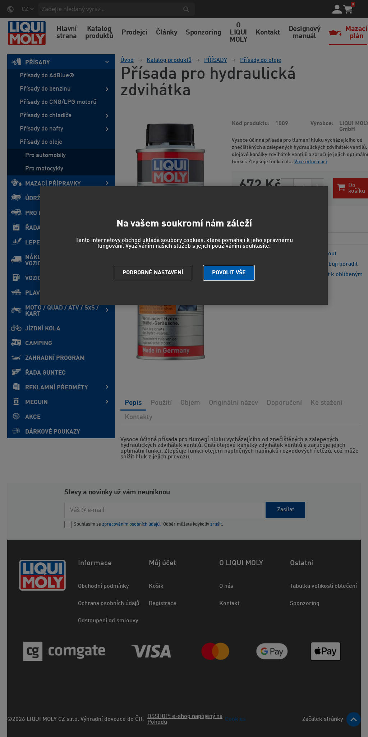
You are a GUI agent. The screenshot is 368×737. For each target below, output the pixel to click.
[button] (229, 273)
